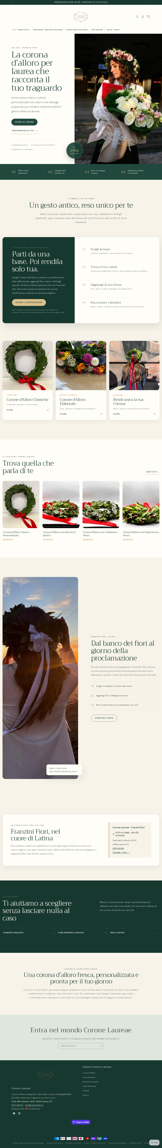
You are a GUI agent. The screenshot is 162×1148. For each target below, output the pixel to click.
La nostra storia (104, 718)
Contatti (86, 1091)
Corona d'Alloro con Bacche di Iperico (59, 534)
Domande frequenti (28, 933)
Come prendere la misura (82, 933)
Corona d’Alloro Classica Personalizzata (16, 534)
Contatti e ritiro (121, 852)
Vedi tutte (152, 472)
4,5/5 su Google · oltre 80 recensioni (126, 833)
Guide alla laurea (89, 1086)
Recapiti (146, 1143)
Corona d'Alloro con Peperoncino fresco (141, 534)
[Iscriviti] (101, 1046)
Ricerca (86, 1095)
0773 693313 (118, 848)
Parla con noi (134, 933)
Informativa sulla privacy (54, 1143)
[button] (24, 30)
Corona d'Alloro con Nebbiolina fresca (100, 534)
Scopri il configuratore (29, 302)
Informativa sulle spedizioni (117, 1143)
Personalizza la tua (25, 130)
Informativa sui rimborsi (73, 1143)
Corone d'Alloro (89, 1073)
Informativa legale (135, 1143)
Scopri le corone (24, 122)
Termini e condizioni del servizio (95, 1143)
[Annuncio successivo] (150, 2)
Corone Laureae (24, 1143)
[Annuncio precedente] (12, 2)
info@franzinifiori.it (34, 1105)
